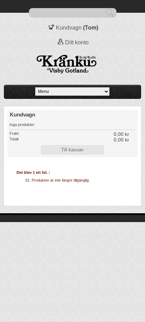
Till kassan (72, 149)
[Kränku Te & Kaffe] (72, 64)
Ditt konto (77, 42)
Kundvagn (69, 28)
